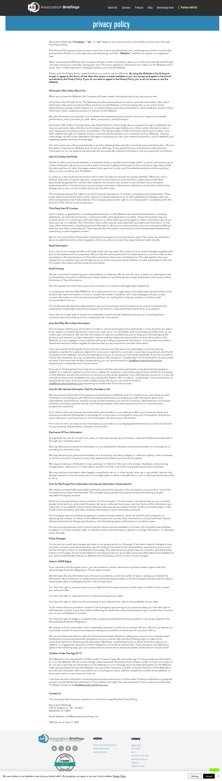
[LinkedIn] (54, 748)
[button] (139, 759)
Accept (209, 776)
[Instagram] (75, 748)
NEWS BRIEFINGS (101, 748)
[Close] (218, 776)
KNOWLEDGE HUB (139, 756)
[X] (61, 748)
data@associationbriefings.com (145, 360)
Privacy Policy (119, 776)
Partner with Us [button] (189, 7)
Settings (195, 776)
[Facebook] (68, 748)
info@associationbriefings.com (82, 716)
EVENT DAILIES (100, 752)
